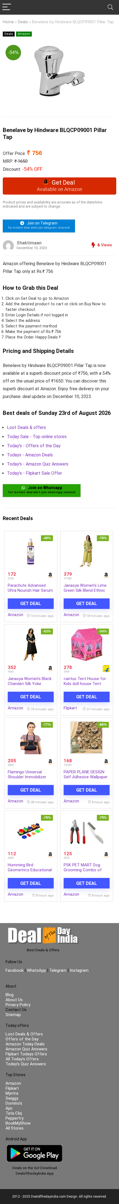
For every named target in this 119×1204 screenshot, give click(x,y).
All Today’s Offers (22, 1058)
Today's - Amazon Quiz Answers (37, 464)
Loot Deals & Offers (24, 1034)
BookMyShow (18, 1123)
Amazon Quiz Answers (26, 1049)
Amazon (24, 34)
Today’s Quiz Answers (26, 1063)
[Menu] (6, 7)
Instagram (79, 970)
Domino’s (14, 1103)
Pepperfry (15, 1118)
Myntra (12, 1093)
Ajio (9, 1108)
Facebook (15, 970)
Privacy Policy (18, 1004)
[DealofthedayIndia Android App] (34, 1147)
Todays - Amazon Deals (30, 455)
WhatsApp (36, 970)
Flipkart (70, 708)
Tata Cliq (14, 1113)
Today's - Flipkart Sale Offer (34, 473)
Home (8, 22)
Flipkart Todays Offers (26, 1053)
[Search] (110, 7)
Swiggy (12, 1098)
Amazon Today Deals (25, 1044)
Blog (10, 994)
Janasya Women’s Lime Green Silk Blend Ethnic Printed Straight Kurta (85, 590)
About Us (14, 999)
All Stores (15, 1128)
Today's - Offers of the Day (34, 445)
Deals (23, 22)
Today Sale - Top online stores (37, 436)
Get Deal (30, 603)
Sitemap (13, 1014)
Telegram (57, 970)
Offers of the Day (22, 1039)
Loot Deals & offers (26, 427)
